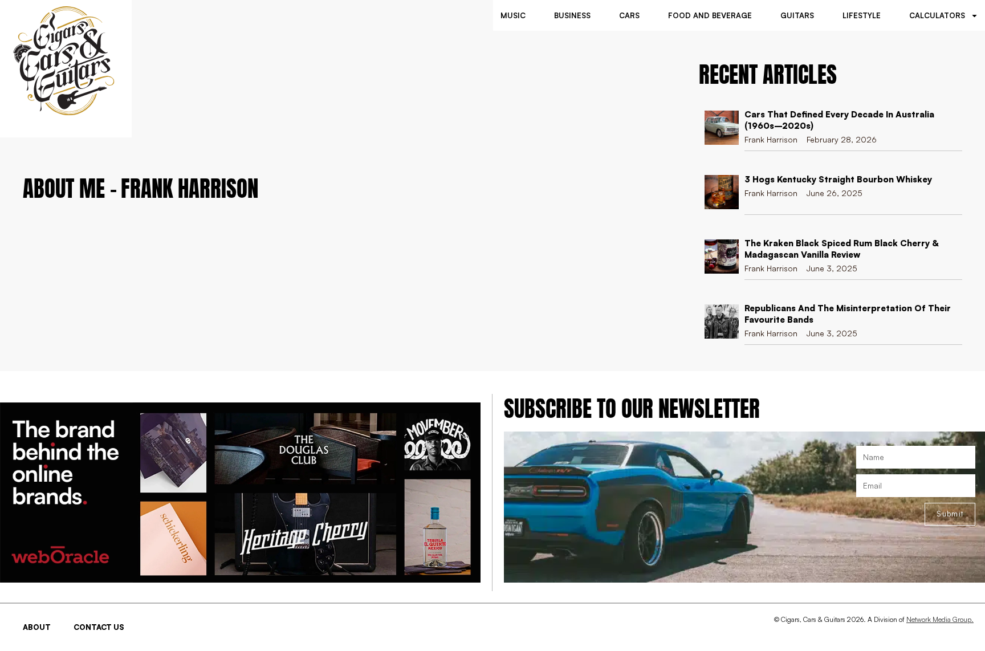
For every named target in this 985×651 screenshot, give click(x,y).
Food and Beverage (710, 15)
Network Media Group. (940, 619)
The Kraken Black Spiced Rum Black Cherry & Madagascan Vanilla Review (841, 249)
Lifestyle (861, 15)
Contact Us (99, 627)
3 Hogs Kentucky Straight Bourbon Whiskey (838, 179)
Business (572, 15)
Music (513, 15)
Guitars (797, 15)
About (37, 627)
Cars (629, 15)
